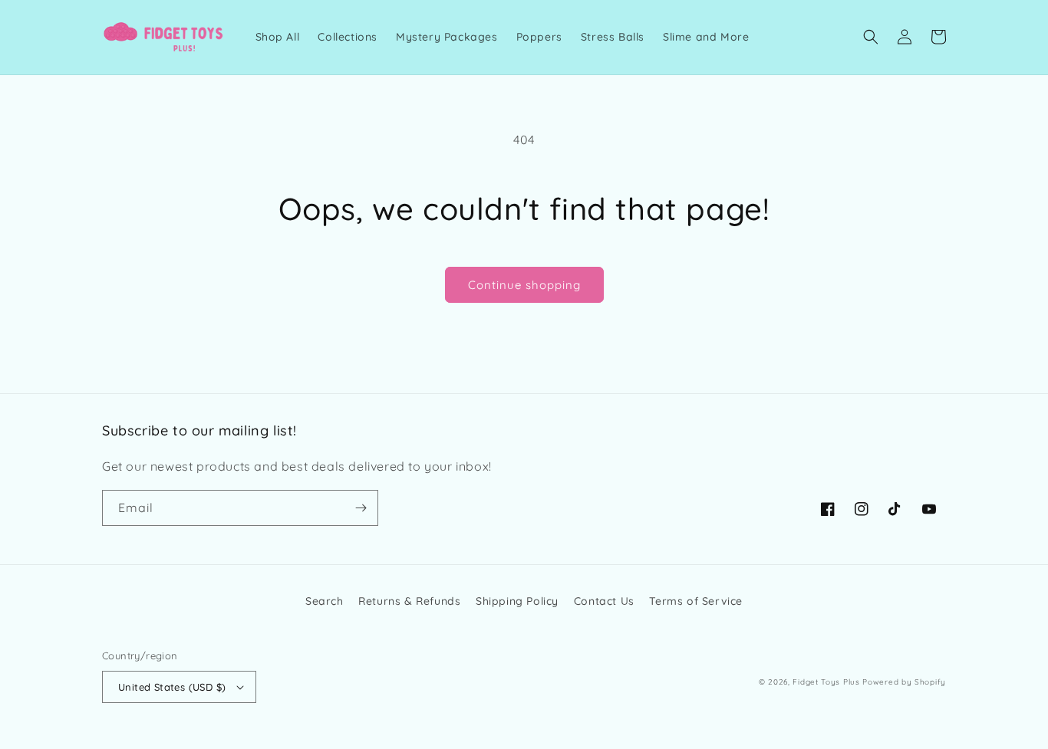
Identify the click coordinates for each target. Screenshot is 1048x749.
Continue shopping (524, 285)
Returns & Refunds (409, 601)
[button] (871, 37)
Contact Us (604, 601)
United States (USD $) (172, 687)
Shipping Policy (517, 601)
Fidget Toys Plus (826, 682)
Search (324, 601)
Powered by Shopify (904, 682)
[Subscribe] (360, 508)
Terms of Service (696, 601)
